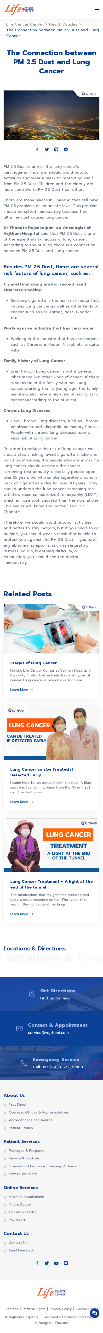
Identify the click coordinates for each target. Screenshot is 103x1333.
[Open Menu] (97, 9)
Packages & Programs (26, 1150)
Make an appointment (27, 1197)
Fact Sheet (18, 1104)
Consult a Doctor (23, 1212)
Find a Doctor (20, 1204)
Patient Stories (21, 1128)
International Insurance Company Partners (42, 1166)
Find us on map (55, 998)
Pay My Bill (17, 1220)
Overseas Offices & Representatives (39, 1112)
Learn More (19, 689)
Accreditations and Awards (30, 1120)
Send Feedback (21, 1250)
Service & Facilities (24, 1158)
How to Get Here (23, 1174)
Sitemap (12, 1308)
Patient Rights (34, 1308)
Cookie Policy (87, 1308)
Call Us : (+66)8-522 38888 (58, 1067)
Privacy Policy (61, 1308)
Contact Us (18, 1242)
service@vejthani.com (48, 1033)
